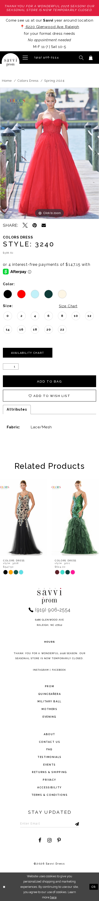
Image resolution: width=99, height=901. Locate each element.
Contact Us (49, 741)
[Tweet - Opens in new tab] (25, 225)
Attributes (17, 409)
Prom (49, 686)
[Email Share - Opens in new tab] (44, 225)
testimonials (49, 757)
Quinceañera (49, 693)
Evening (49, 716)
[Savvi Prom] (11, 62)
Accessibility (49, 787)
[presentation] (23, 517)
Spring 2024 (54, 80)
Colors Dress (28, 80)
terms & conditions (49, 794)
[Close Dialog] (4, 886)
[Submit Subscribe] (71, 823)
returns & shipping (49, 772)
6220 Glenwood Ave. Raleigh (52, 27)
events (49, 764)
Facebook (59, 669)
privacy (49, 779)
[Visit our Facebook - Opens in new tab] (40, 840)
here (53, 897)
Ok (93, 887)
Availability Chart (27, 353)
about (49, 734)
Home (7, 80)
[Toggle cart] (90, 57)
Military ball (49, 701)
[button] (25, 57)
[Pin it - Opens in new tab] (34, 225)
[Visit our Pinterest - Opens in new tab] (59, 840)
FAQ (49, 749)
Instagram (41, 669)
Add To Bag (49, 381)
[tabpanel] (49, 153)
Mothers (49, 709)
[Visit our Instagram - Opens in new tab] (49, 840)
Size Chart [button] (68, 306)
